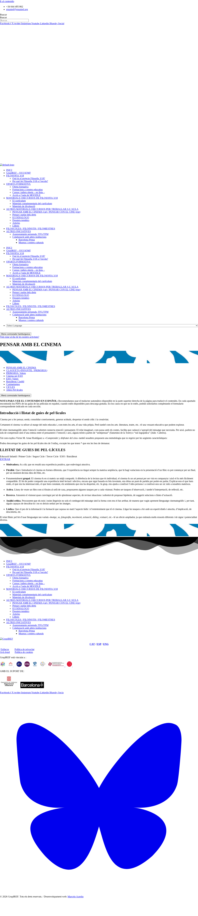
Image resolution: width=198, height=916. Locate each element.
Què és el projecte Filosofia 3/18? (28, 178)
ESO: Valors (12, 378)
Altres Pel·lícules (14, 390)
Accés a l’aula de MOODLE (26, 195)
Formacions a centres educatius (27, 189)
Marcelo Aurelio (76, 896)
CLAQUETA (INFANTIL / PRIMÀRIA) (26, 370)
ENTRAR (5, 459)
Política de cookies (24, 652)
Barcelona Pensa (27, 239)
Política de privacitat (24, 649)
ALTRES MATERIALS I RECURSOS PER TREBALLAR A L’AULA (42, 209)
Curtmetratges (13, 384)
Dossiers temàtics (20, 220)
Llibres (15, 225)
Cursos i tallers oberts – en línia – (28, 192)
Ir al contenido (7, 1)
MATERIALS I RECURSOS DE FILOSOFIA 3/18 (32, 198)
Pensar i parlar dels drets (24, 214)
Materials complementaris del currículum (32, 203)
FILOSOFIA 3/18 (15, 175)
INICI (9, 170)
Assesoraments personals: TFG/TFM (30, 234)
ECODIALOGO (20, 217)
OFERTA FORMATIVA (18, 184)
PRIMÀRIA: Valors (16, 373)
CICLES (10, 387)
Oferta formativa (20, 186)
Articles (16, 223)
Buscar (3, 14)
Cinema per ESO (14, 376)
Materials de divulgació (23, 206)
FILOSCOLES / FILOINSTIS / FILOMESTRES (30, 228)
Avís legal (5, 652)
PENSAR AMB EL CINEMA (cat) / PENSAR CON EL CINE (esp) (46, 212)
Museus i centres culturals (31, 242)
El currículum (19, 200)
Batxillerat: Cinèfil (15, 381)
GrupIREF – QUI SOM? (18, 173)
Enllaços (5, 649)
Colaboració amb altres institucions (29, 237)
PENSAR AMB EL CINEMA (21, 367)
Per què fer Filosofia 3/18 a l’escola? (30, 181)
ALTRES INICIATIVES (18, 231)
